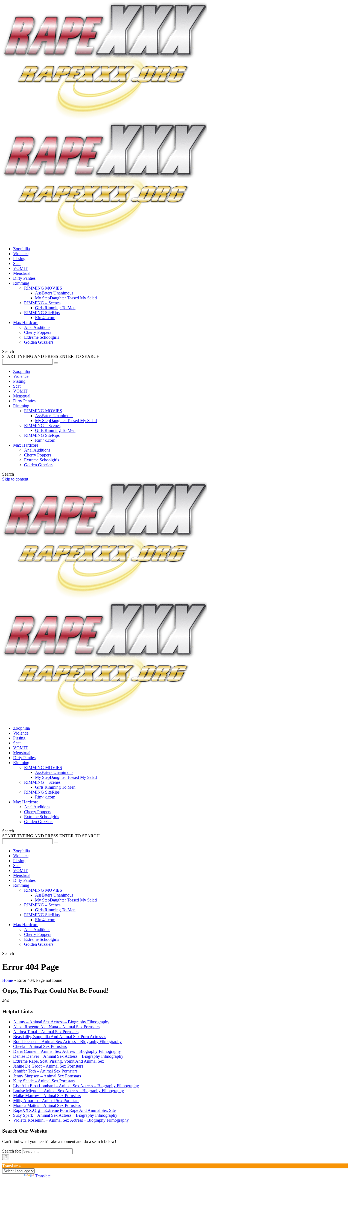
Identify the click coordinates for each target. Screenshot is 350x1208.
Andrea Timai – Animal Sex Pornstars (45, 1031)
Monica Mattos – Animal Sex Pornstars (47, 1105)
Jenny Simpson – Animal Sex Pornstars (47, 1076)
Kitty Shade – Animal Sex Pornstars (44, 1081)
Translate (43, 1176)
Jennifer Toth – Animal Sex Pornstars (45, 1071)
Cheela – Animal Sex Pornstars (40, 1046)
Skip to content (15, 479)
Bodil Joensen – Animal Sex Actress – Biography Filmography (67, 1041)
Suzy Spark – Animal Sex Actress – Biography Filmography (65, 1115)
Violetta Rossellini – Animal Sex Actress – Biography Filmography (71, 1120)
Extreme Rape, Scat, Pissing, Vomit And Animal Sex (58, 1061)
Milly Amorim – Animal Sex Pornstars (46, 1100)
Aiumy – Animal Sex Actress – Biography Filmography (61, 1022)
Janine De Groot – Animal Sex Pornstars (48, 1066)
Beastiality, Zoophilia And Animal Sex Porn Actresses (59, 1036)
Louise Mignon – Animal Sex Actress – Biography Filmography (68, 1090)
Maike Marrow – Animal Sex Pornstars (47, 1095)
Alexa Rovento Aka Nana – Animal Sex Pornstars (56, 1026)
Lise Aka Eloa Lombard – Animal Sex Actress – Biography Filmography (76, 1085)
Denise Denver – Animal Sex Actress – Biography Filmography (68, 1056)
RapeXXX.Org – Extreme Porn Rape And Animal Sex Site (64, 1110)
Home (7, 980)
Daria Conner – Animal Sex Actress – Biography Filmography (67, 1051)
